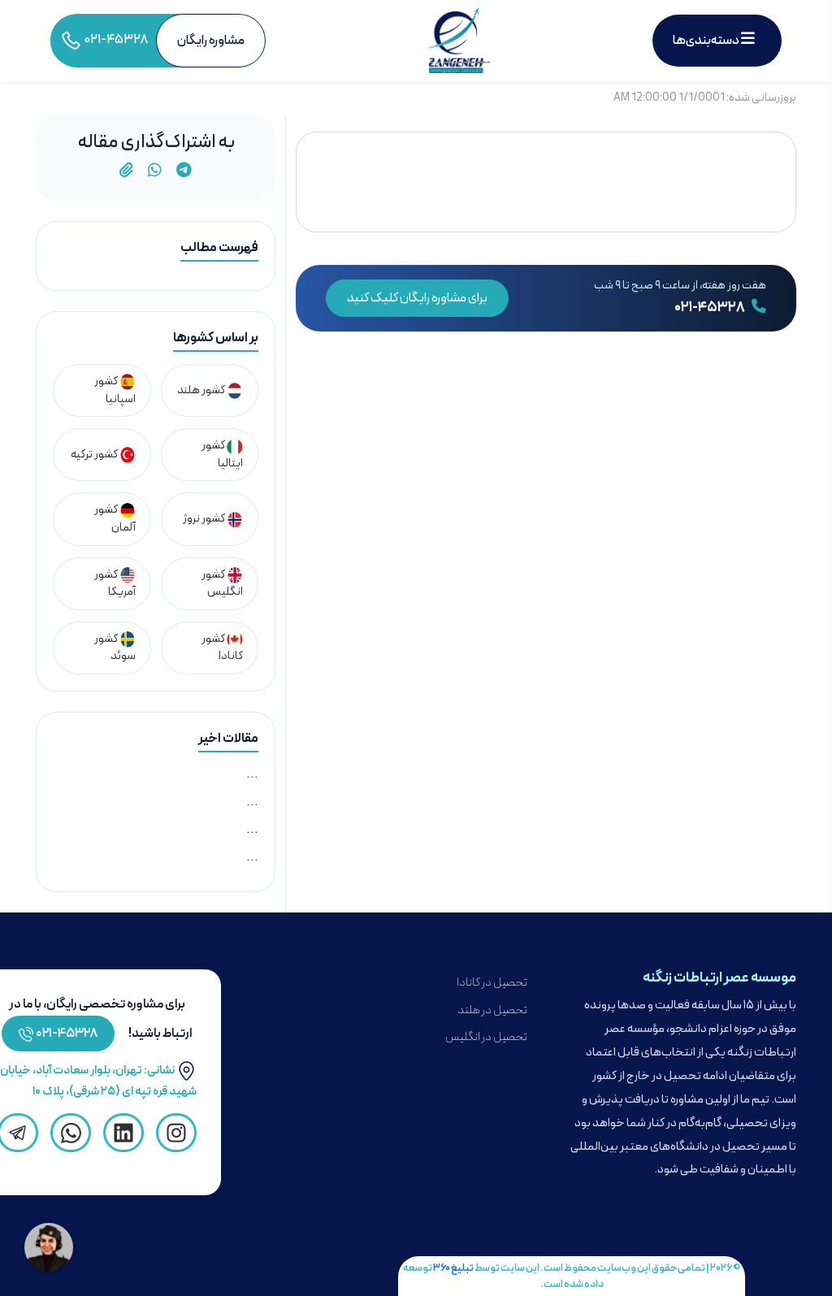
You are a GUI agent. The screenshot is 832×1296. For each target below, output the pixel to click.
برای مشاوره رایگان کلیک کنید (417, 298)
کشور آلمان (115, 518)
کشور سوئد (115, 648)
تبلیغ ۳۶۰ (453, 1268)
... (252, 774)
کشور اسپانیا (115, 390)
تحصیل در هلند (492, 1010)
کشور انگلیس (222, 583)
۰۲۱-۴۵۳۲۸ (710, 308)
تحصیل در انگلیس (486, 1037)
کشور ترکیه (95, 454)
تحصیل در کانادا (492, 982)
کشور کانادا (222, 648)
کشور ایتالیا (222, 454)
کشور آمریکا (115, 583)
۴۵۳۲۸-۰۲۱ (67, 1033)
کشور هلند (202, 390)
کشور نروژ (205, 518)
